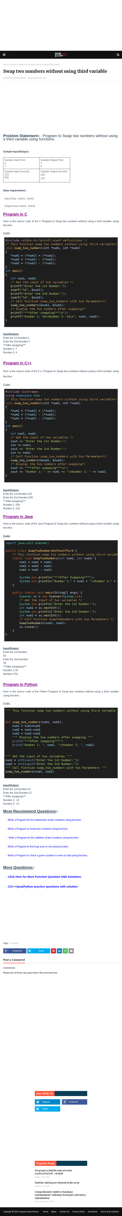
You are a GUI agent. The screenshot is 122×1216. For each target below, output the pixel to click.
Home (5, 64)
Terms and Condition (110, 1212)
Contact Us (64, 1212)
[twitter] (47, 1109)
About (53, 1212)
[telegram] (47, 1102)
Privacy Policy (79, 1212)
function (13, 64)
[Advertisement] (61, 25)
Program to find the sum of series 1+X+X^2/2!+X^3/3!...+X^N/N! (53, 1172)
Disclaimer (92, 1212)
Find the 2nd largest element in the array (57, 1182)
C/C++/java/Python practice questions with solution (43, 886)
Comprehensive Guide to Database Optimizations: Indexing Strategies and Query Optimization (60, 1195)
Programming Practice (29, 1212)
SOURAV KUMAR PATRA (15, 78)
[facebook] (74, 1102)
